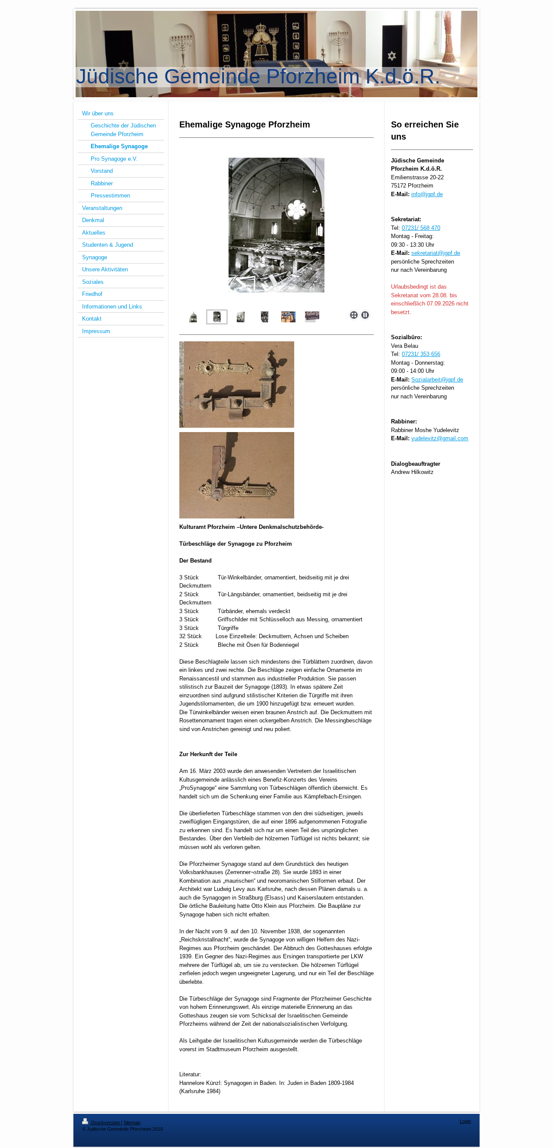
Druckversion (105, 1122)
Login (465, 1121)
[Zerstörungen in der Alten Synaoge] (276, 232)
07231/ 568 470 (421, 228)
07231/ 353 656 (421, 354)
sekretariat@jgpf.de (435, 253)
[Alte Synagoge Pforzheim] (241, 317)
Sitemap (132, 1122)
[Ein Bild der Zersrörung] (264, 317)
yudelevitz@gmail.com (439, 438)
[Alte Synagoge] (193, 317)
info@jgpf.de (427, 194)
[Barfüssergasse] (288, 317)
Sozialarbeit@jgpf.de (437, 379)
